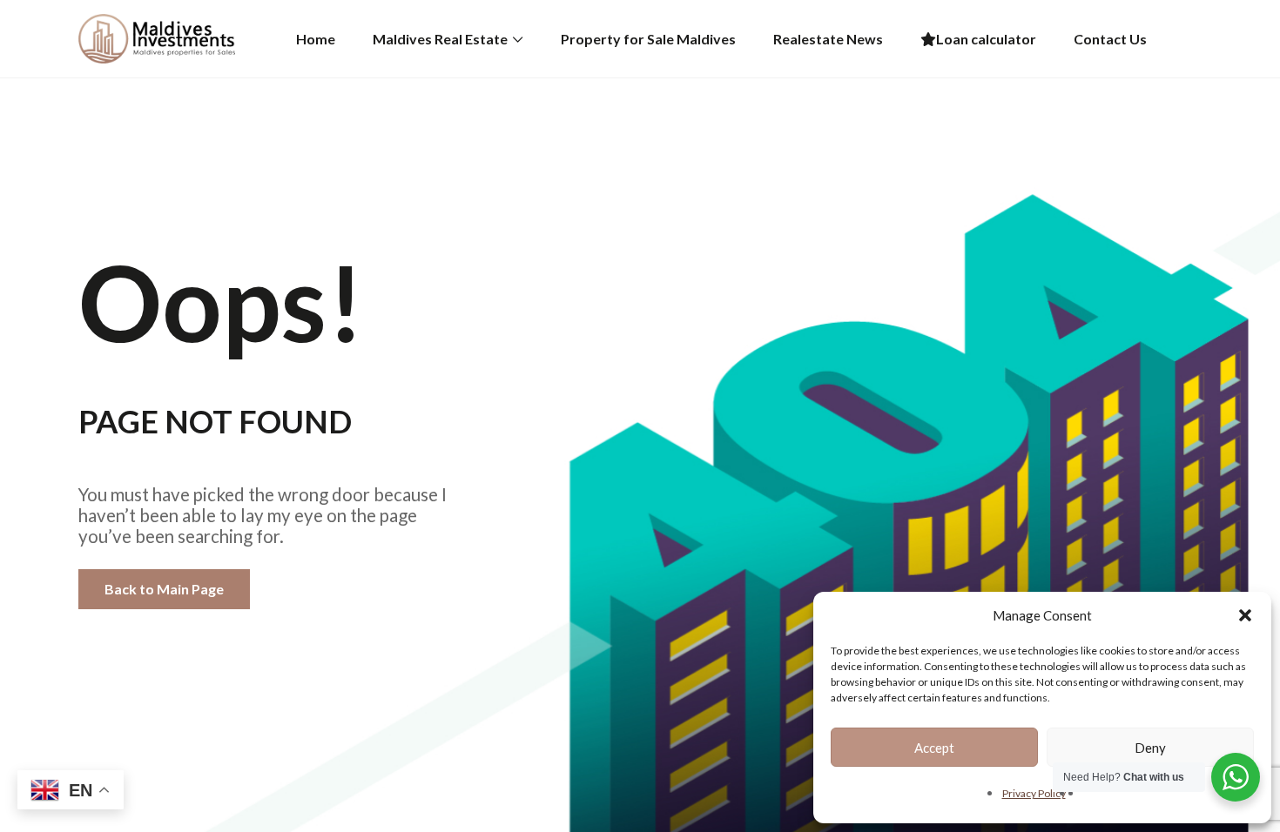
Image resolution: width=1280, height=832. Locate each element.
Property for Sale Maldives (648, 38)
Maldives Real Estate (440, 38)
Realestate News (828, 38)
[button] (1245, 615)
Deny (1150, 747)
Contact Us (1110, 38)
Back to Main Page (164, 588)
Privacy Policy (1034, 793)
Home (315, 38)
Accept (934, 747)
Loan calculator (986, 38)
